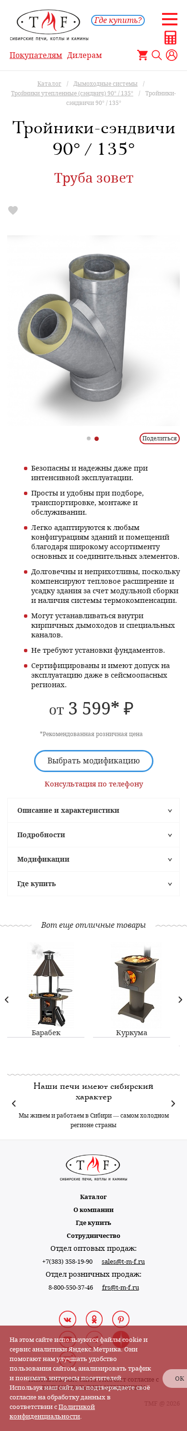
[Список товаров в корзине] (142, 55)
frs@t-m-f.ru (120, 1287)
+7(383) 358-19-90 (67, 1261)
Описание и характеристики (68, 810)
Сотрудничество (93, 1235)
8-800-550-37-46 (70, 1287)
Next (180, 999)
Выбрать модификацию (93, 760)
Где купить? (117, 20)
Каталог (93, 1196)
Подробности (41, 835)
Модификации (43, 859)
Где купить (36, 884)
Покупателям (36, 55)
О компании (93, 1209)
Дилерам (84, 55)
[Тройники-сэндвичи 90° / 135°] (93, 331)
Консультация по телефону (94, 784)
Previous (7, 999)
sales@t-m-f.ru (123, 1261)
